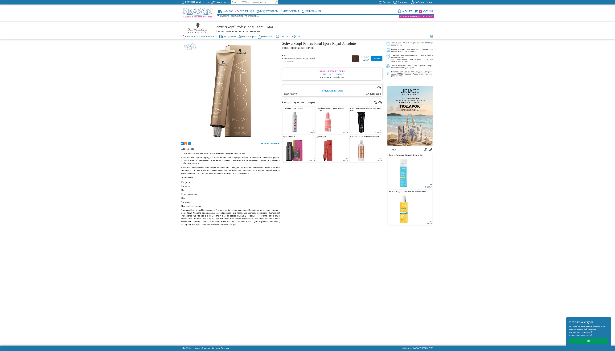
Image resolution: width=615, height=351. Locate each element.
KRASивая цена (333, 90)
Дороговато (290, 93)
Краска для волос (189, 194)
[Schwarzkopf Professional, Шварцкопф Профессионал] (198, 28)
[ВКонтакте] (182, 143)
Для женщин (186, 202)
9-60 (284, 55)
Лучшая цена (373, 93)
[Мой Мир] (189, 143)
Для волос (185, 186)
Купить (377, 58)
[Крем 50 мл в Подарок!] (410, 87)
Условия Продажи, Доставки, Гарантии (211, 348)
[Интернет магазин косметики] (197, 13)
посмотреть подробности (332, 77)
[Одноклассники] (185, 143)
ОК (588, 341)
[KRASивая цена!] (189, 45)
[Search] (276, 2)
